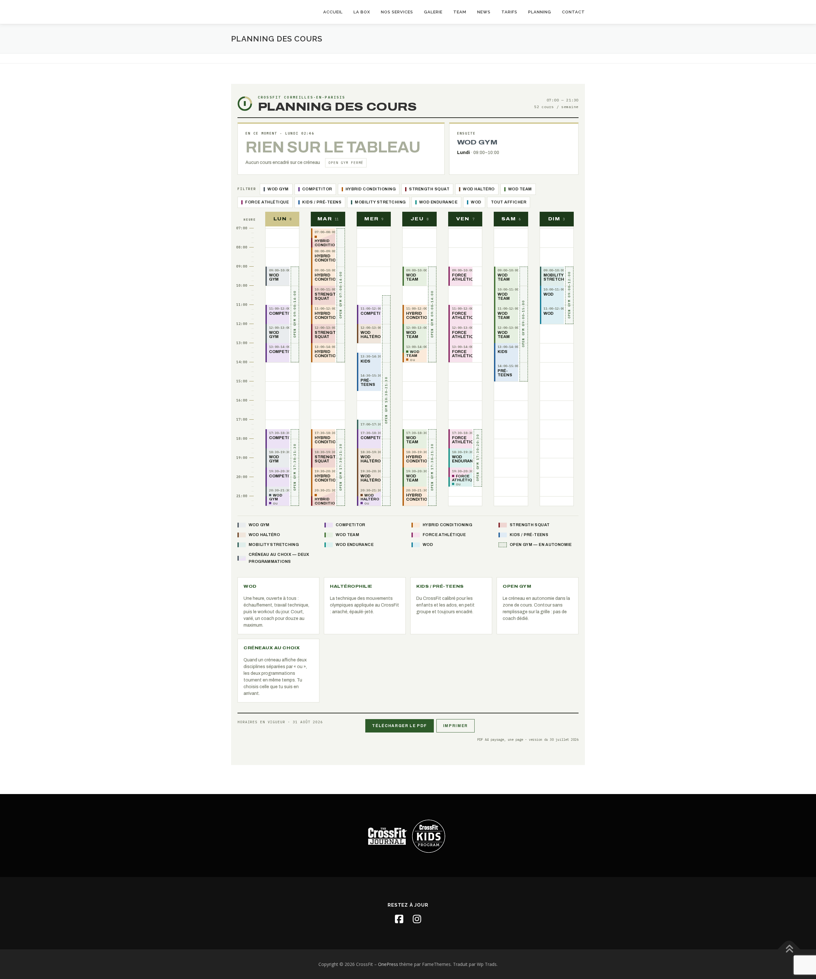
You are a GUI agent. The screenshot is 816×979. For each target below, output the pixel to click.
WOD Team (520, 189)
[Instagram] (417, 919)
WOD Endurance (438, 202)
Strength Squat (429, 189)
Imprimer (455, 726)
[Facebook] (399, 919)
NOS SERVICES (397, 12)
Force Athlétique (267, 202)
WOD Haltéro (479, 189)
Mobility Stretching (380, 202)
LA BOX (361, 12)
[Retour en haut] (789, 949)
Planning (539, 12)
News (484, 12)
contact (573, 12)
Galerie (433, 12)
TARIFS (509, 12)
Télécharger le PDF (399, 726)
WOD (476, 202)
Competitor (317, 189)
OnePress (388, 964)
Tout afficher (509, 202)
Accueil (333, 12)
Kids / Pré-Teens (321, 202)
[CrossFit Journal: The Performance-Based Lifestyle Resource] (387, 836)
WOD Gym (278, 189)
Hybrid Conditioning (371, 189)
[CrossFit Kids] (428, 836)
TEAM (459, 12)
